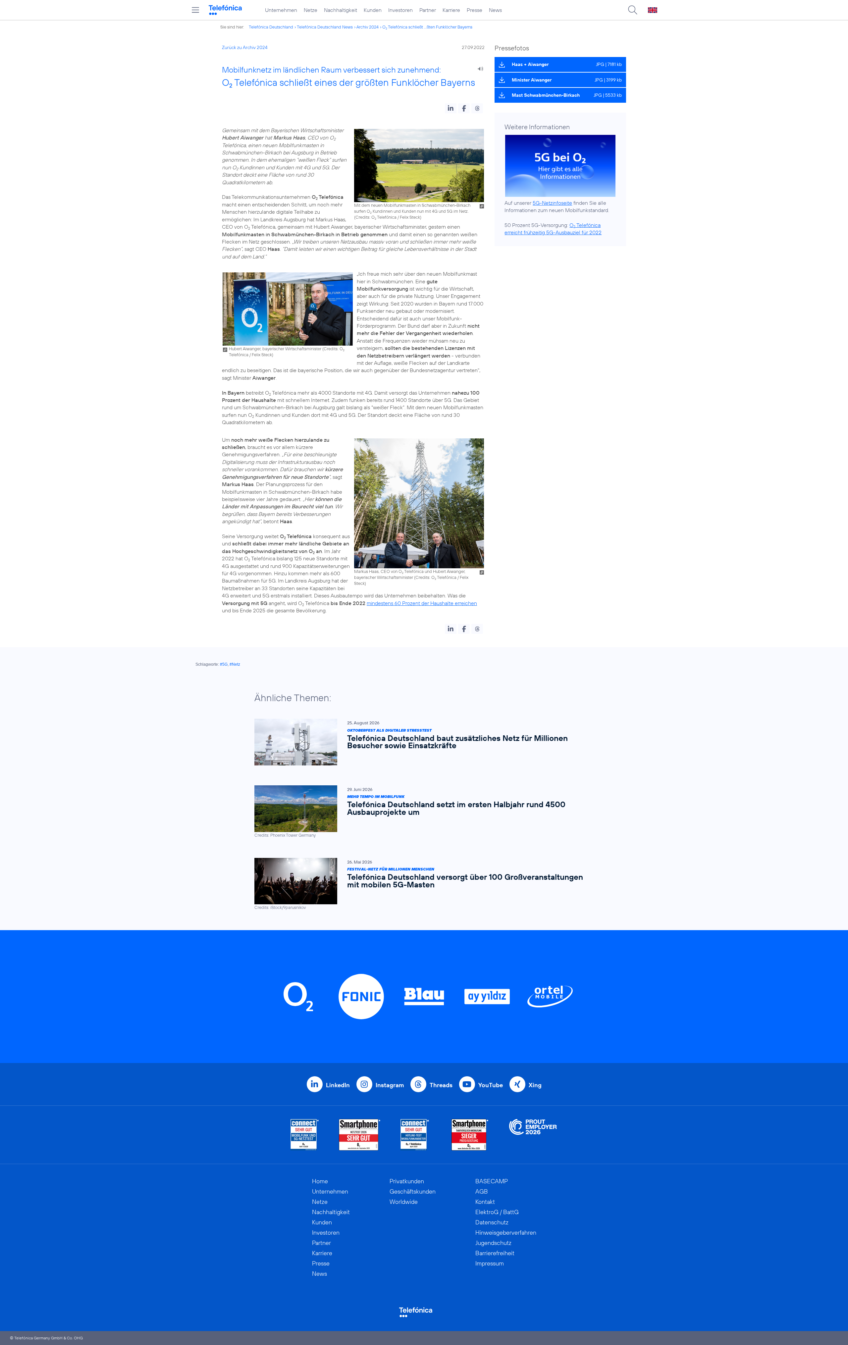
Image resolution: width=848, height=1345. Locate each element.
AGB (481, 1191)
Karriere (451, 10)
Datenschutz (491, 1222)
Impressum (489, 1263)
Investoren (400, 10)
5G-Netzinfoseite (552, 202)
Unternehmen (281, 10)
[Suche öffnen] (633, 10)
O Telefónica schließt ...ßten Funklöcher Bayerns (427, 26)
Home (320, 1181)
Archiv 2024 (367, 26)
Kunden (373, 10)
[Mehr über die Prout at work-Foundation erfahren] (532, 1134)
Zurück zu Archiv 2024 (245, 47)
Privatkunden (407, 1181)
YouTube (490, 1085)
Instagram (390, 1085)
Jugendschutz (493, 1243)
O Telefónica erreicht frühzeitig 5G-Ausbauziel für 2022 (553, 229)
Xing (535, 1085)
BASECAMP (491, 1181)
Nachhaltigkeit (340, 10)
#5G (224, 664)
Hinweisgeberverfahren (505, 1232)
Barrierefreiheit (494, 1253)
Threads (441, 1085)
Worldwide (404, 1201)
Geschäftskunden (413, 1191)
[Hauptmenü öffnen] (195, 10)
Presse (474, 10)
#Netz (235, 664)
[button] (450, 108)
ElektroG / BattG (497, 1212)
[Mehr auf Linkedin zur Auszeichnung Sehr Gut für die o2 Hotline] (414, 1134)
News (495, 10)
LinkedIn (338, 1085)
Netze (310, 10)
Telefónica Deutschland (271, 26)
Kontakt (485, 1201)
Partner (427, 10)
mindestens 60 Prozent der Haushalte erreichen (422, 603)
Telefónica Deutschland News (325, 26)
